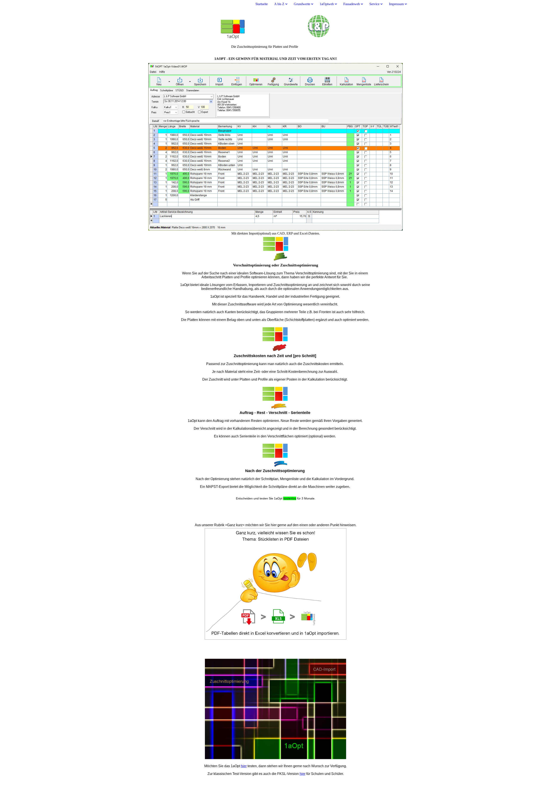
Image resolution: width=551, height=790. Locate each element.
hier (244, 766)
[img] (275, 26)
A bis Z (279, 4)
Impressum (396, 4)
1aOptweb (327, 4)
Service (374, 4)
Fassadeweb (351, 4)
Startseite (261, 4)
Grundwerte (302, 4)
